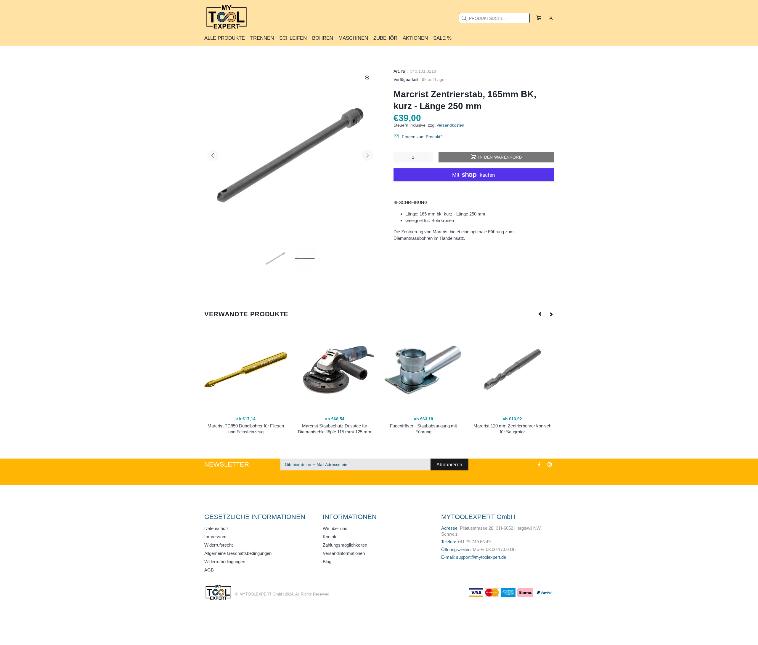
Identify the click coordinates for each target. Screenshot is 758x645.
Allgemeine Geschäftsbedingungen (238, 553)
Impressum (215, 536)
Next (367, 155)
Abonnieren (449, 464)
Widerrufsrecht (218, 544)
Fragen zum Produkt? (422, 136)
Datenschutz (216, 528)
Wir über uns (335, 528)
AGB (209, 569)
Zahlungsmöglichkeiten (345, 544)
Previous (213, 155)
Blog (327, 561)
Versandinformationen (344, 553)
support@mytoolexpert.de (481, 557)
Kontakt (330, 536)
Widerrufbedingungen (224, 561)
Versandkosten (450, 125)
